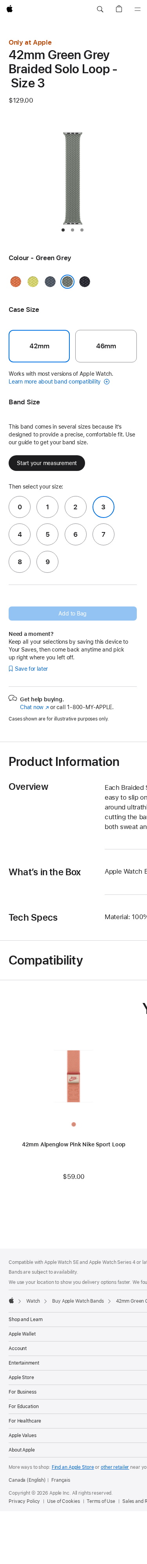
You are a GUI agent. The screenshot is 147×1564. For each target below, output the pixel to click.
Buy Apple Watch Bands (77, 1301)
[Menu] (137, 9)
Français (60, 1480)
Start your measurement (47, 463)
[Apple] (11, 1300)
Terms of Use (101, 1501)
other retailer (115, 1467)
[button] (100, 9)
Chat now (34, 707)
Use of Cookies (63, 1501)
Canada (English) (27, 1480)
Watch (33, 1301)
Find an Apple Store (73, 1467)
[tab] (63, 230)
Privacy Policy (24, 1501)
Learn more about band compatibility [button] (55, 381)
